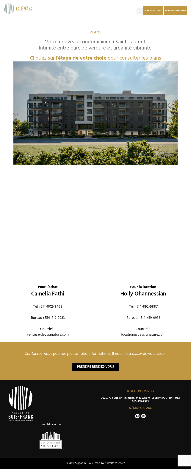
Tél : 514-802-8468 (47, 306)
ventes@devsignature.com (48, 335)
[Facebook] (137, 416)
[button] (140, 11)
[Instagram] (143, 416)
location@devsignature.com (143, 335)
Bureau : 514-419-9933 (48, 318)
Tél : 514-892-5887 (143, 306)
